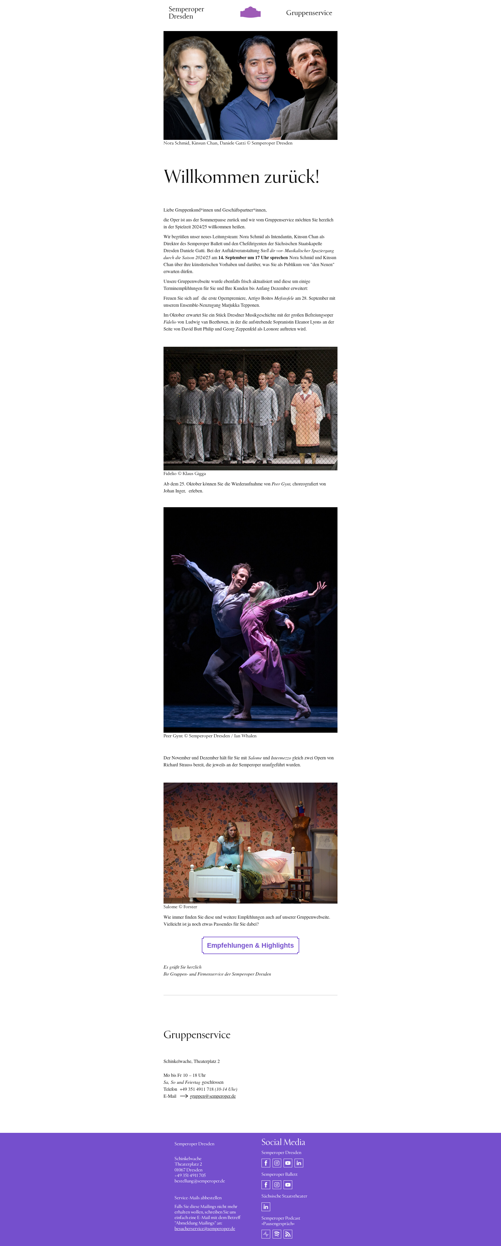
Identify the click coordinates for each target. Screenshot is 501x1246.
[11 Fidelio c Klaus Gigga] (250, 408)
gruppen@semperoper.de (213, 1096)
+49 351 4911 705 (190, 1175)
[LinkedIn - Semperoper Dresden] (299, 1162)
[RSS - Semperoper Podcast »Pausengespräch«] (288, 1234)
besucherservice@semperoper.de (205, 1229)
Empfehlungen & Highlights (250, 945)
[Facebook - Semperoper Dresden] (266, 1162)
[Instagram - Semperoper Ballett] (277, 1184)
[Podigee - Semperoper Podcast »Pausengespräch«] (266, 1234)
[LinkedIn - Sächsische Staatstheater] (266, 1206)
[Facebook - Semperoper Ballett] (266, 1184)
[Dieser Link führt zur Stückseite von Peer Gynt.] (250, 619)
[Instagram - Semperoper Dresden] (277, 1162)
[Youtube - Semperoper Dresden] (288, 1162)
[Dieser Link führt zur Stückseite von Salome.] (250, 843)
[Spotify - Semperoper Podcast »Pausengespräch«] (277, 1234)
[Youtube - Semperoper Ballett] (288, 1184)
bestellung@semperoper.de (200, 1181)
